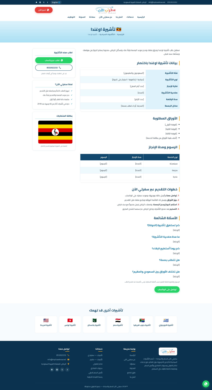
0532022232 (172, 2)
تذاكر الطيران (97, 364)
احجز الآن (42, 10)
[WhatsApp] (205, 383)
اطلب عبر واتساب (52, 60)
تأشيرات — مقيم (96, 359)
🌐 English (56, 2)
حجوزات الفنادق (96, 368)
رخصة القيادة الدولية (94, 377)
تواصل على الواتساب (167, 289)
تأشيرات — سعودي (95, 355)
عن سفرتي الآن (105, 17)
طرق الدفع (131, 372)
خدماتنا (130, 17)
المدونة (82, 17)
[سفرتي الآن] (106, 10)
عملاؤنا (132, 364)
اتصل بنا (119, 17)
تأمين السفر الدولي (95, 372)
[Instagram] (40, 2)
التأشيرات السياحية (107, 34)
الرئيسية (141, 17)
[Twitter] (43, 2)
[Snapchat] (36, 2)
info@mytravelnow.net (157, 2)
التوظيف (71, 17)
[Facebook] (47, 2)
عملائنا (92, 17)
